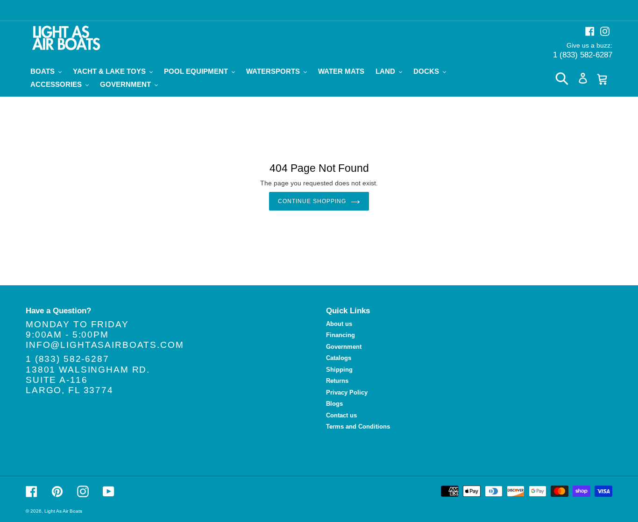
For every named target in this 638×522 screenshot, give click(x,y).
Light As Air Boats (63, 511)
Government (344, 346)
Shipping (339, 369)
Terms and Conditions (358, 426)
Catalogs (338, 357)
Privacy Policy (347, 392)
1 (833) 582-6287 (582, 54)
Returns (337, 380)
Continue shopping (312, 201)
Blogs (334, 403)
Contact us (341, 415)
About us (339, 323)
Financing (340, 335)
